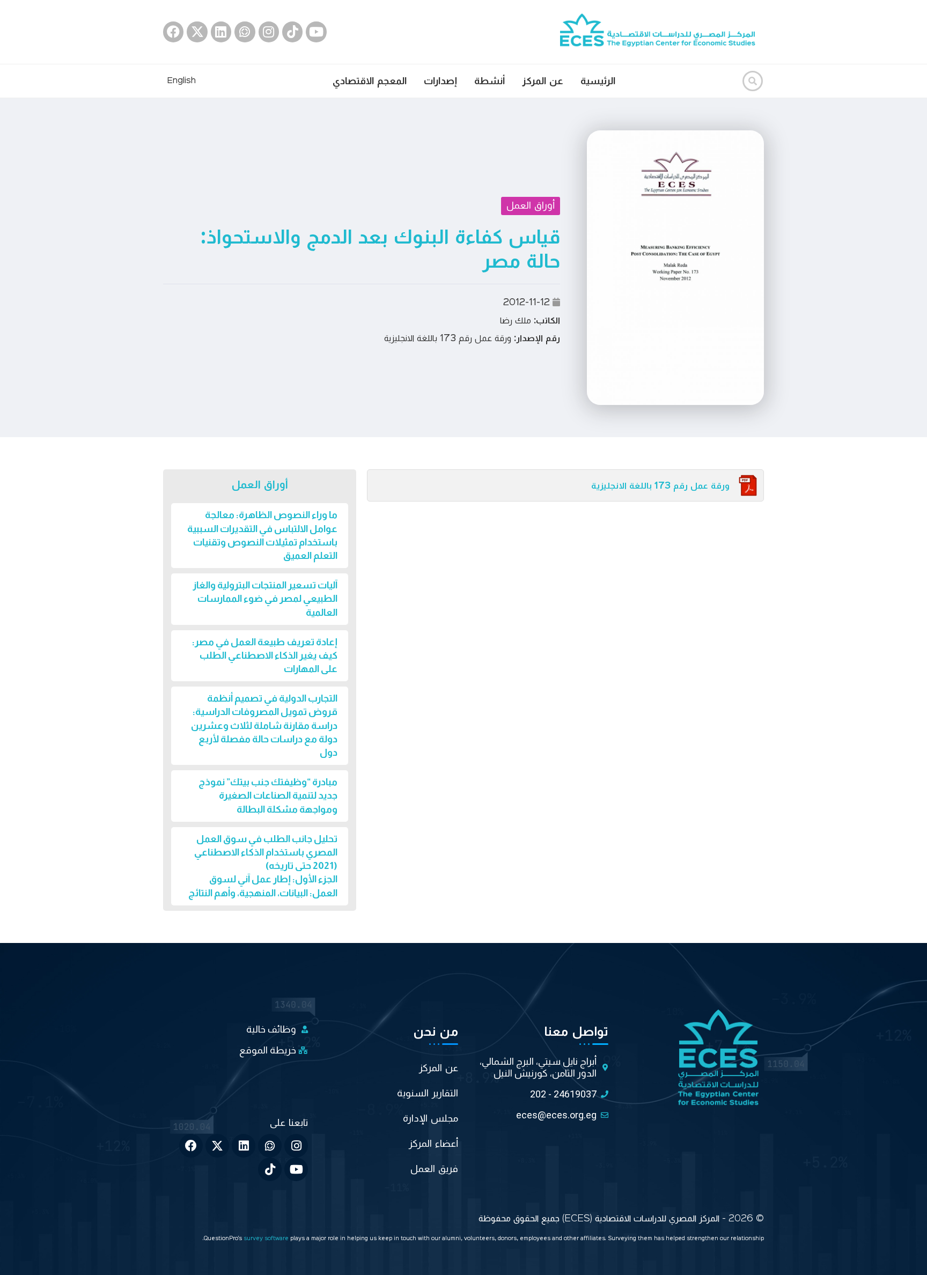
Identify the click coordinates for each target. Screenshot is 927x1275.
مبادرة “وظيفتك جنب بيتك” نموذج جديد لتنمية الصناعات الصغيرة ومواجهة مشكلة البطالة (267, 795)
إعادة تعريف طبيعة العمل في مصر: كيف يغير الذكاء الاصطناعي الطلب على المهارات (264, 655)
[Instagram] (269, 31)
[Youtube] (316, 31)
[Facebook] (173, 31)
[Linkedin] (221, 31)
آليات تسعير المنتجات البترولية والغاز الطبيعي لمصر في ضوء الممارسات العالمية (265, 598)
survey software (267, 1238)
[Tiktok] (292, 31)
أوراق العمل (530, 205)
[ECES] (662, 31)
